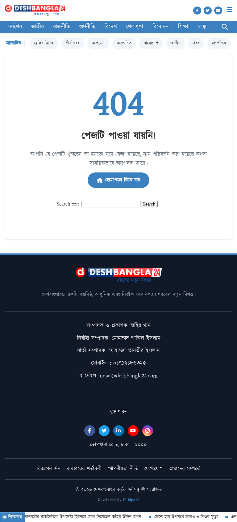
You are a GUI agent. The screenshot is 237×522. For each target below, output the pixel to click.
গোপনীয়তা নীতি (123, 469)
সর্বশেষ (15, 27)
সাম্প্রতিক (219, 43)
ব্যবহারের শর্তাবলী (84, 469)
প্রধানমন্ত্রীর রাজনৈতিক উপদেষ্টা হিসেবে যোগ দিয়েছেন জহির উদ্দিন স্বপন (78, 517)
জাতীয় (175, 43)
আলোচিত (124, 43)
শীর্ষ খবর (73, 43)
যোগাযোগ (153, 469)
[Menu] (229, 9)
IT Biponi (131, 500)
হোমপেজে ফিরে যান (122, 180)
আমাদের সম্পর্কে (185, 469)
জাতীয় (37, 27)
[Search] (225, 27)
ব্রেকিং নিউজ (43, 43)
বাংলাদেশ (151, 43)
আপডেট (98, 43)
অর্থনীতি (87, 27)
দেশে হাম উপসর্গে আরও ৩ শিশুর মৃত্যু (182, 517)
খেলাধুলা (134, 27)
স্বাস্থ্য (202, 27)
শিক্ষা (183, 27)
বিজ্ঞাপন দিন (48, 469)
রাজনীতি (61, 27)
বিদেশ (111, 27)
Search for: (68, 204)
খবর (196, 43)
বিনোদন (160, 27)
